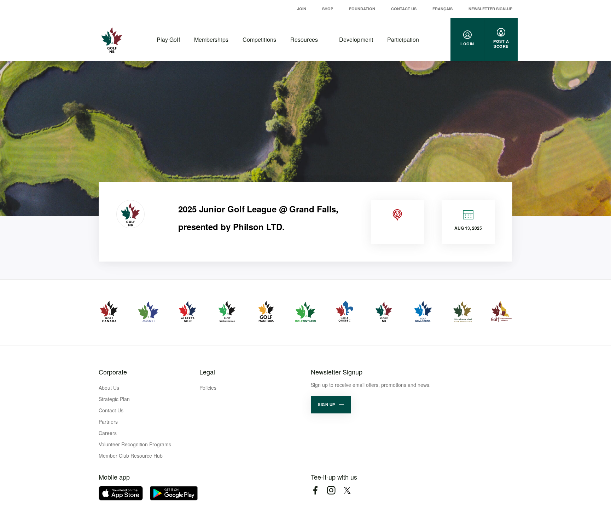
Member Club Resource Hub (131, 455)
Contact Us (404, 8)
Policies (207, 387)
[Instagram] (331, 490)
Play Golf (168, 39)
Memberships (211, 39)
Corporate (113, 371)
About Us (109, 387)
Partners (108, 421)
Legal (207, 371)
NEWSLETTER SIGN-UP (490, 8)
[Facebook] (315, 490)
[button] (331, 404)
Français (442, 8)
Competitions (259, 39)
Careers (108, 432)
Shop (327, 8)
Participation (403, 39)
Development (356, 39)
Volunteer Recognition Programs (135, 444)
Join (301, 8)
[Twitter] (347, 490)
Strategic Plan (114, 398)
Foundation (362, 8)
